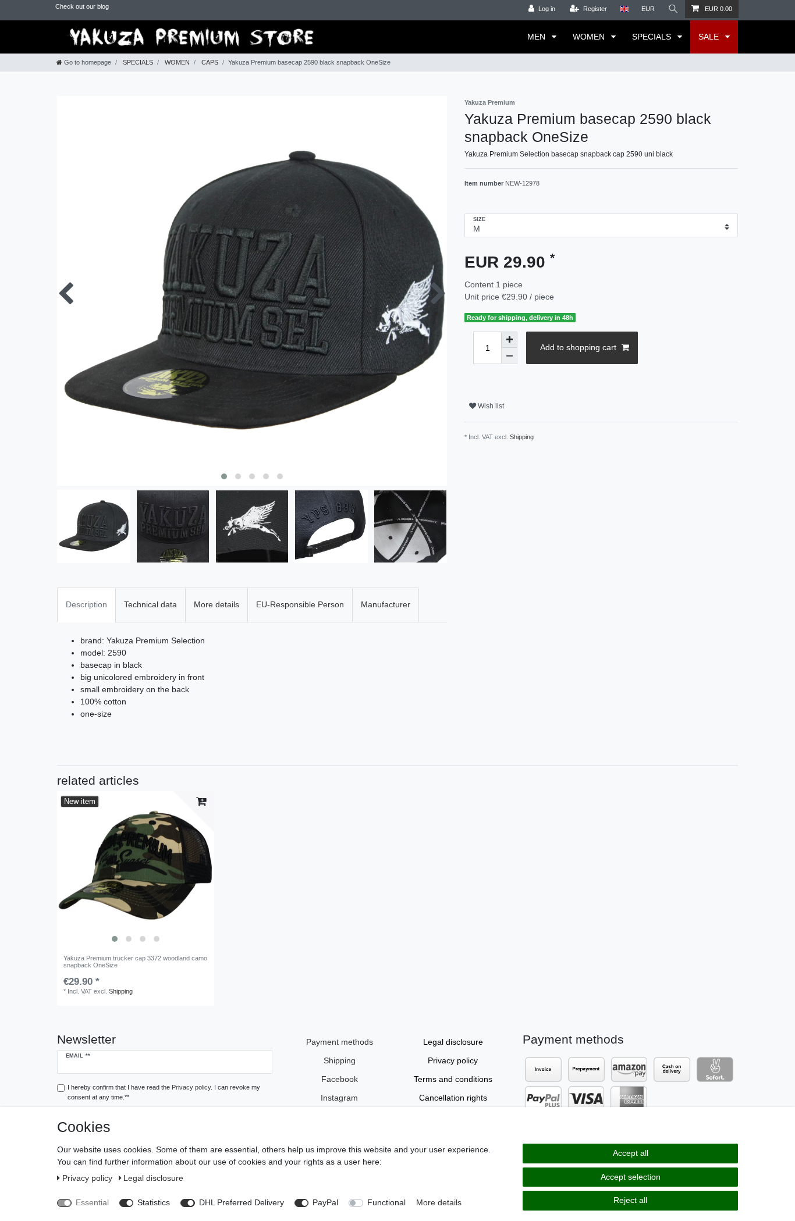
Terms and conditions (453, 1079)
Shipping (522, 436)
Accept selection (631, 1176)
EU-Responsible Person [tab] (300, 604)
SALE (709, 36)
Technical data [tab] (150, 604)
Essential (92, 1202)
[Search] (673, 9)
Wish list (490, 406)
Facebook (339, 1079)
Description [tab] (86, 604)
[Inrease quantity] (509, 340)
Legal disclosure (453, 1041)
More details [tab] (216, 604)
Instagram (339, 1097)
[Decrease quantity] (509, 356)
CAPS (209, 62)
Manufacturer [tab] (385, 604)
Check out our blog (82, 6)
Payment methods (339, 1041)
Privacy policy (453, 1060)
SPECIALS (652, 36)
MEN (537, 36)
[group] (135, 869)
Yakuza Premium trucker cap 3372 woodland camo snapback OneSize (135, 962)
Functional (386, 1202)
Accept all (630, 1153)
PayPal (325, 1202)
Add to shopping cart (578, 347)
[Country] (624, 9)
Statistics (153, 1202)
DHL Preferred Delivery (241, 1202)
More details (439, 1202)
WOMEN (590, 36)
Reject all (630, 1200)
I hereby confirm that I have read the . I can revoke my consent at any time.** (164, 1092)
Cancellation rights (453, 1097)
